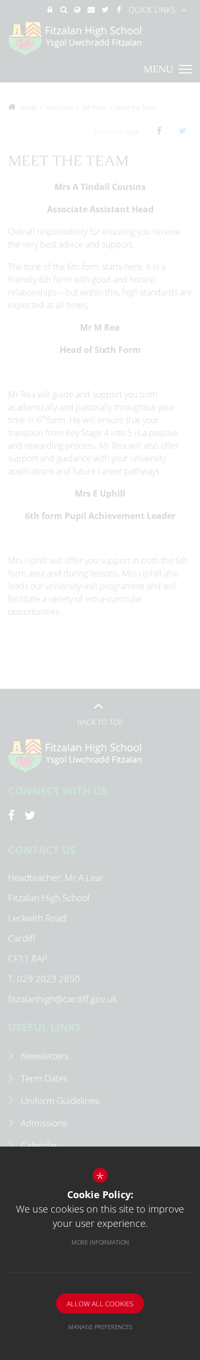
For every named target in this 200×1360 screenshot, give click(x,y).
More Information (100, 1242)
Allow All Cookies (100, 1303)
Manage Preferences (100, 1327)
